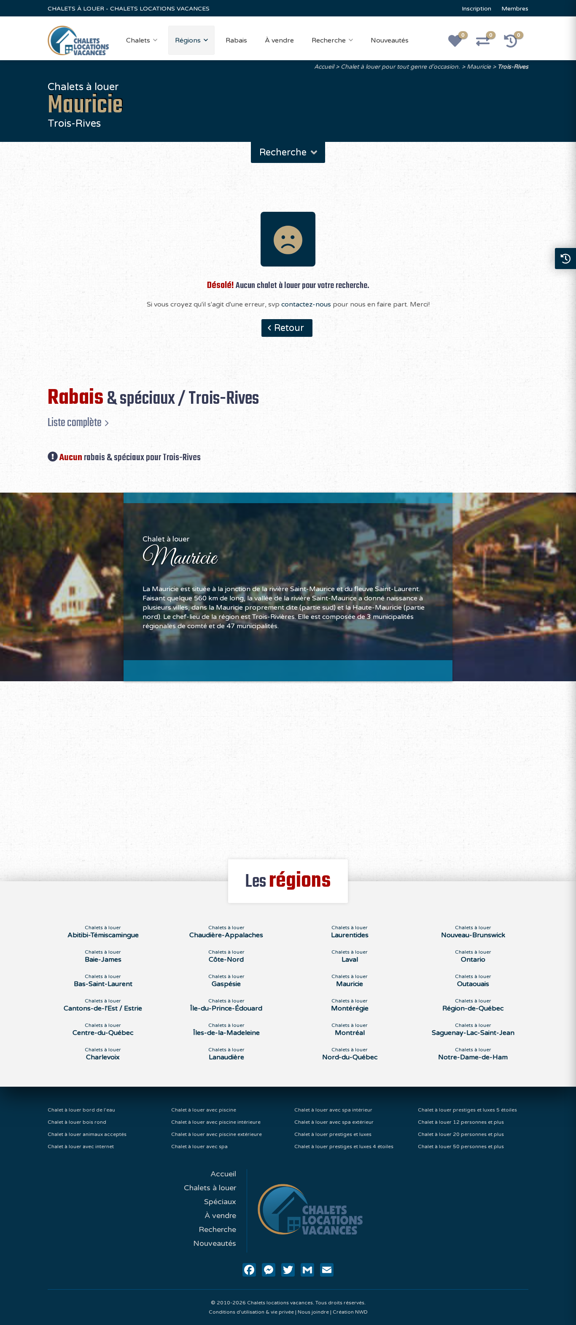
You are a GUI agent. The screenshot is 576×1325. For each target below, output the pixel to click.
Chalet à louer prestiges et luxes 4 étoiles (343, 1146)
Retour (289, 328)
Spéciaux (220, 1201)
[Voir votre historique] (515, 44)
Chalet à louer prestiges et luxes (332, 1134)
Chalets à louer (210, 1187)
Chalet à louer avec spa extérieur (334, 1122)
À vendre (279, 40)
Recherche (329, 40)
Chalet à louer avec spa (199, 1146)
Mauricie (479, 66)
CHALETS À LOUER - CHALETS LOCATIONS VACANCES (129, 8)
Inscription (476, 8)
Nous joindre (313, 1312)
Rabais (236, 40)
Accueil (324, 66)
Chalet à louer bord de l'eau (81, 1110)
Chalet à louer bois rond (77, 1122)
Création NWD (350, 1312)
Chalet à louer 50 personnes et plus (461, 1146)
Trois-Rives (513, 66)
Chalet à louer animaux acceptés (87, 1134)
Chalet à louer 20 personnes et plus (461, 1134)
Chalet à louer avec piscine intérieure (216, 1122)
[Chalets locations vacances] (78, 40)
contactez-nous (306, 304)
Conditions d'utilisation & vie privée (251, 1312)
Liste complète (75, 422)
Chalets (138, 40)
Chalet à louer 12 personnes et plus (461, 1122)
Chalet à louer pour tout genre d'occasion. (400, 66)
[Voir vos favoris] (460, 44)
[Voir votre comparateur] (487, 44)
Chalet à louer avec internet (81, 1146)
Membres (514, 8)
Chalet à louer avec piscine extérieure (216, 1134)
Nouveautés (390, 40)
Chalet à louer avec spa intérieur (333, 1110)
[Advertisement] (288, 765)
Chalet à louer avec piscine (203, 1110)
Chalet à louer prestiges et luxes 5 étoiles (467, 1110)
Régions (188, 40)
